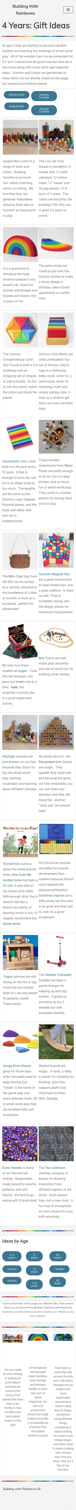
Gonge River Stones (17, 1066)
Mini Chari (16, 576)
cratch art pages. (16, 671)
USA (42, 1098)
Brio (41, 658)
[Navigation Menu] (68, 9)
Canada (52, 1098)
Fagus (8, 977)
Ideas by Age (15, 1241)
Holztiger (8, 756)
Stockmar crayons (52, 895)
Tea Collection (55, 1168)
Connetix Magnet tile (53, 574)
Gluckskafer (10, 461)
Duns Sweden (12, 1168)
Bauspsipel (47, 762)
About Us (66, 1504)
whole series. (12, 924)
